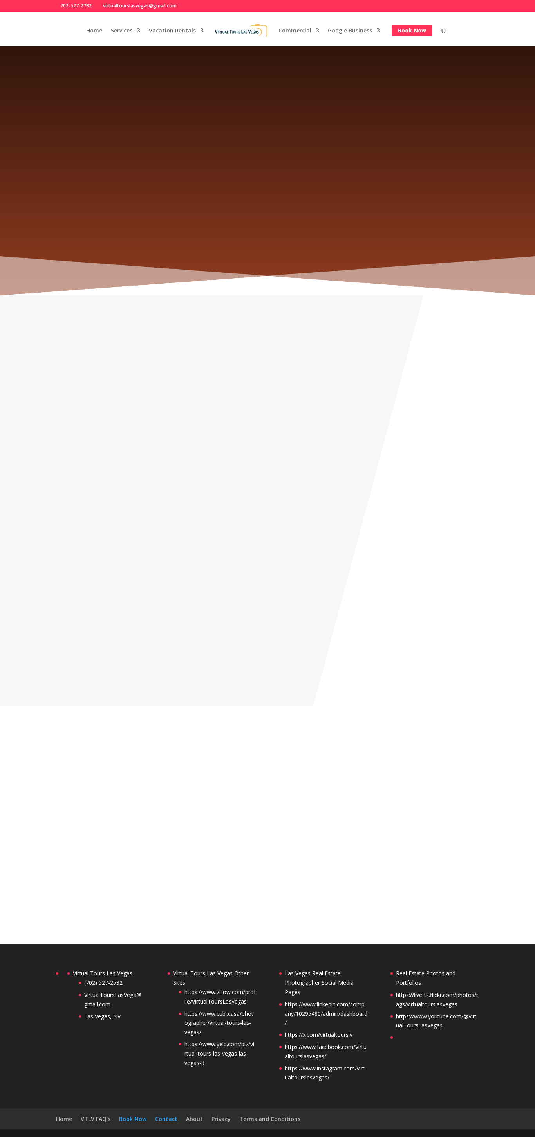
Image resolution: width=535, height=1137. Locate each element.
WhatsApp (118, 613)
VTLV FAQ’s (95, 1119)
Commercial (294, 31)
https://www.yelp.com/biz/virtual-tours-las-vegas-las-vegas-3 (219, 1053)
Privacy (221, 1119)
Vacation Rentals (172, 31)
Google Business (350, 31)
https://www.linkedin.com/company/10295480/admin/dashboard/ (326, 1013)
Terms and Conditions (269, 1119)
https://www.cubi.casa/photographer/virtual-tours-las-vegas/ (218, 1023)
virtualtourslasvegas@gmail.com (143, 594)
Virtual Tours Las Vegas (102, 973)
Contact (166, 1119)
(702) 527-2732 (117, 562)
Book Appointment (267, 266)
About (194, 1119)
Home (94, 31)
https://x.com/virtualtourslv (318, 1034)
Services (121, 31)
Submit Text (443, 887)
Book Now (412, 30)
